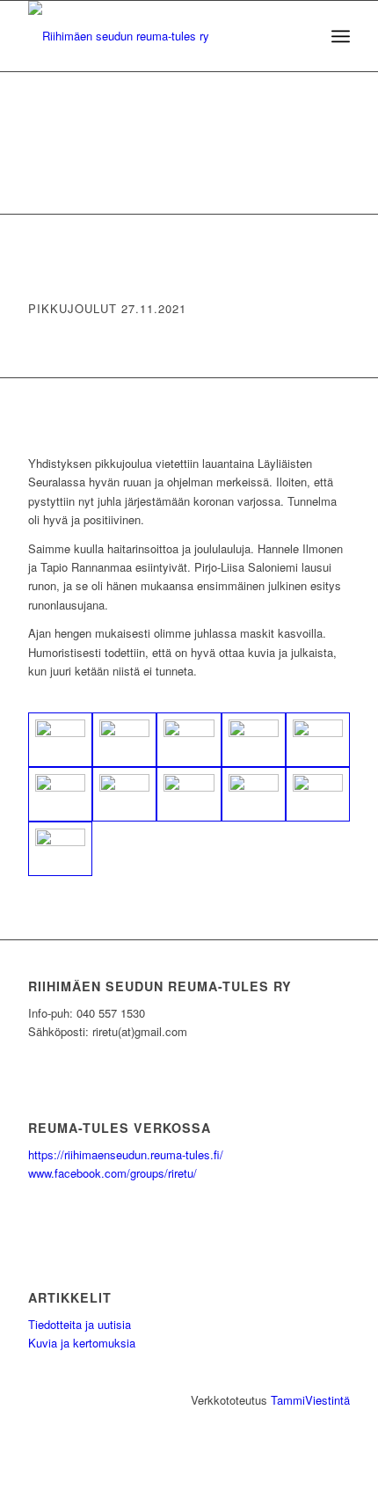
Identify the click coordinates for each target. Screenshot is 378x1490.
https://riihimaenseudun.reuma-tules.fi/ (125, 1154)
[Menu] (340, 36)
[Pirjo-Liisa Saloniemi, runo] (188, 794)
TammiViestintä (310, 1399)
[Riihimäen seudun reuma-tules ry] (156, 36)
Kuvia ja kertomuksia (81, 1342)
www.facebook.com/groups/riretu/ (112, 1173)
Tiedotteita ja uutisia (79, 1324)
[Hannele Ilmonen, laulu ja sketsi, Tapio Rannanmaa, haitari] (124, 794)
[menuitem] (340, 36)
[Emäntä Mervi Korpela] (318, 794)
